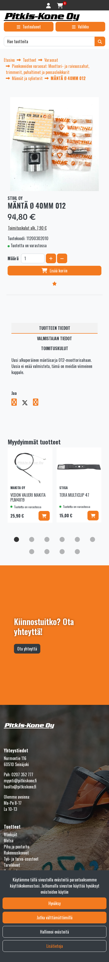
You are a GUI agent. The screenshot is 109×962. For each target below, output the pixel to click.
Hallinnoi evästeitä (54, 932)
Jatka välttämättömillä (54, 917)
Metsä (8, 840)
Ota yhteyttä (27, 649)
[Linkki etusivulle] (42, 17)
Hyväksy (54, 903)
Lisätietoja (54, 946)
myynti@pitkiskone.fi (20, 781)
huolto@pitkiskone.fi (20, 787)
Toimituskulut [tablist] (54, 348)
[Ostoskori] (60, 5)
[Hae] (100, 41)
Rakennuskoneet (16, 853)
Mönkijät (10, 834)
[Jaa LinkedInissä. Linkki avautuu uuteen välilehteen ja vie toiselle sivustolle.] (37, 403)
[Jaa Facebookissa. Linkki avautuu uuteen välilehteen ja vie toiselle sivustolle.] (16, 403)
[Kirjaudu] (49, 5)
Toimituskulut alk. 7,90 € (27, 228)
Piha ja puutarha (16, 847)
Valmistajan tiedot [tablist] (54, 338)
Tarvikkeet (12, 865)
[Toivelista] (54, 283)
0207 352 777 (22, 774)
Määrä (13, 258)
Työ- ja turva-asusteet (21, 859)
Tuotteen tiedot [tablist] (54, 328)
